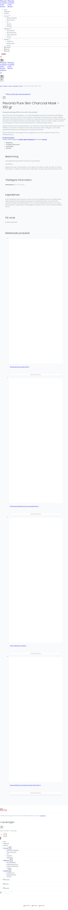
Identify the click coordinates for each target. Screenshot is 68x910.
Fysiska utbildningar (12, 34)
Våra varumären (11, 20)
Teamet (8, 45)
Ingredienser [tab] (9, 146)
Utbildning (6, 860)
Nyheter (6, 13)
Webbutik (7, 11)
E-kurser (9, 36)
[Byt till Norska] (35, 49)
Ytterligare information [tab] (13, 144)
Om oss (5, 848)
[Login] (34, 57)
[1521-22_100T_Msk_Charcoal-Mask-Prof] (18, 94)
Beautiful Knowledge (12, 18)
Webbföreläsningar (11, 32)
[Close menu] (0, 838)
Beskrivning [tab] (9, 142)
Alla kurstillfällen (11, 30)
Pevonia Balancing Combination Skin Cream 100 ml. (25, 785)
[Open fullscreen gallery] (4, 97)
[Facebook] (1, 810)
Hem (5, 9)
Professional (30, 139)
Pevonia (44, 139)
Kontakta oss (10, 41)
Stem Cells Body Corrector (18, 646)
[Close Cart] (1, 827)
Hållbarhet (9, 26)
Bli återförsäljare (11, 43)
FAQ (8, 22)
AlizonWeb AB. (43, 815)
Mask (25, 139)
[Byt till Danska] (35, 51)
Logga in (3, 54)
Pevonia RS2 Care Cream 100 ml (19, 367)
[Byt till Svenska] (27, 906)
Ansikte (21, 139)
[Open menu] (2, 79)
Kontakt (5, 871)
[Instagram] (4, 810)
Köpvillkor (9, 24)
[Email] (6, 810)
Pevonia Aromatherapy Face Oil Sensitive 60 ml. (24, 506)
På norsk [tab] (8, 148)
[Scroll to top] (1, 835)
